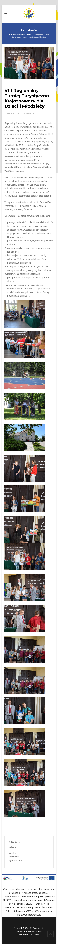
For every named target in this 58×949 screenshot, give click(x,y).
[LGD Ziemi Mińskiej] (29, 13)
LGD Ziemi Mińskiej (36, 928)
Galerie (30, 113)
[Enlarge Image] (29, 63)
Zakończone (14, 856)
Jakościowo (34, 934)
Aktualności (14, 841)
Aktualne (12, 853)
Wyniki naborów (15, 860)
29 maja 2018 (12, 113)
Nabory (12, 847)
